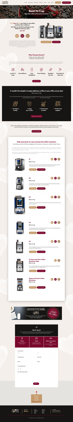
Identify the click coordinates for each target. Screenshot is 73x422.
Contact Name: (21, 350)
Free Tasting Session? (22, 366)
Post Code (39, 357)
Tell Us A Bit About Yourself (22, 371)
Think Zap (42, 417)
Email (38, 361)
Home (26, 2)
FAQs (49, 2)
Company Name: (21, 357)
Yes (18, 368)
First (18, 352)
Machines (36, 2)
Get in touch (66, 2)
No (20, 368)
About (45, 2)
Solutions (30, 2)
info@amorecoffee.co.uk (36, 401)
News (52, 2)
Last (38, 352)
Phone (19, 361)
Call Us (58, 2)
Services (41, 2)
